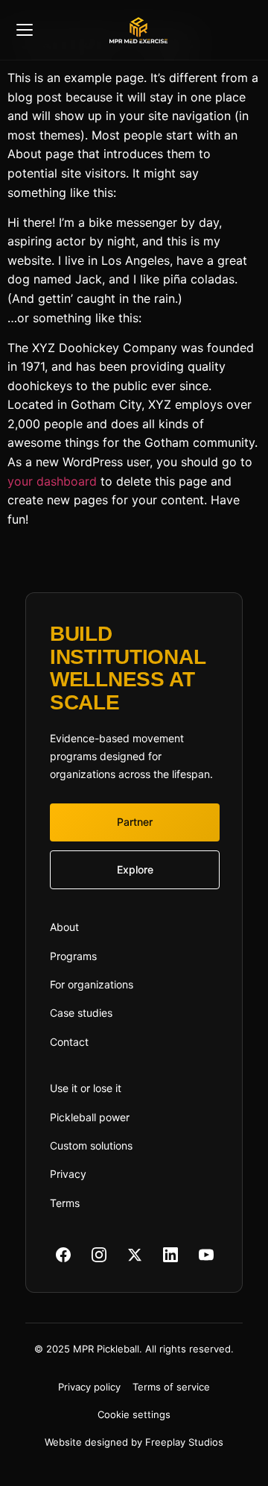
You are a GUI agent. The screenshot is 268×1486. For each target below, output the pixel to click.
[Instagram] (99, 1254)
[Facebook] (63, 1254)
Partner (135, 821)
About (64, 927)
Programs (73, 956)
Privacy (68, 1173)
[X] (134, 1254)
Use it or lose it (85, 1088)
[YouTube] (206, 1254)
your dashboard (52, 481)
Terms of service (171, 1387)
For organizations (91, 984)
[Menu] (60, 30)
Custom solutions (91, 1145)
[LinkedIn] (170, 1254)
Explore (135, 869)
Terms (65, 1203)
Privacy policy (89, 1387)
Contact (69, 1041)
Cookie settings (134, 1414)
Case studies (81, 1012)
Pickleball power (90, 1117)
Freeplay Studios (184, 1442)
